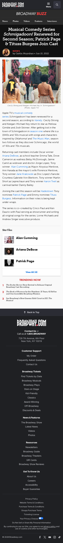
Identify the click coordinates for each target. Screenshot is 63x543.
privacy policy (50, 526)
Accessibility (31, 484)
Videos (27, 21)
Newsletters (31, 447)
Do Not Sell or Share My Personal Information (31, 522)
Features (38, 21)
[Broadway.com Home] (13, 4)
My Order (31, 355)
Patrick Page (20, 194)
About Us (31, 476)
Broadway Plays (32, 385)
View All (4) (31, 272)
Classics (32, 397)
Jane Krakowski (24, 174)
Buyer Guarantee (31, 489)
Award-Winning (31, 402)
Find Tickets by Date (31, 376)
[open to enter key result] (57, 4)
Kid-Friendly (32, 393)
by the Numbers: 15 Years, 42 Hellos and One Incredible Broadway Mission (31, 293)
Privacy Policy (31, 499)
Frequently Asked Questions (31, 360)
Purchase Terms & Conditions (31, 506)
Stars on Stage (31, 389)
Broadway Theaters (31, 455)
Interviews (52, 21)
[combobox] (56, 4)
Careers (31, 480)
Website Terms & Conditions (31, 502)
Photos (16, 21)
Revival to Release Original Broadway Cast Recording (29, 286)
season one (36, 131)
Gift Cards (31, 460)
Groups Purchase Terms (31, 510)
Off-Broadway (31, 406)
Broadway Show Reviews (31, 464)
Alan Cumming (19, 166)
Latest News (31, 426)
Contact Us (30, 331)
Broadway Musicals (31, 380)
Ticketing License (31, 514)
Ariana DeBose (10, 155)
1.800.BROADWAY (36, 333)
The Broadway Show (31, 422)
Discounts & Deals (32, 410)
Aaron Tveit (50, 181)
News (5, 21)
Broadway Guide (31, 451)
